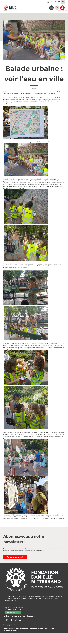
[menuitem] (63, 2)
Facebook (52, 2)
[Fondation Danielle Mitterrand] (10, 8)
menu (51, 7)
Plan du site (49, 628)
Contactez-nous (13, 612)
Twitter (55, 2)
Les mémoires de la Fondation (16, 628)
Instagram (48, 2)
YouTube (59, 2)
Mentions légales (36, 628)
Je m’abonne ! (15, 557)
